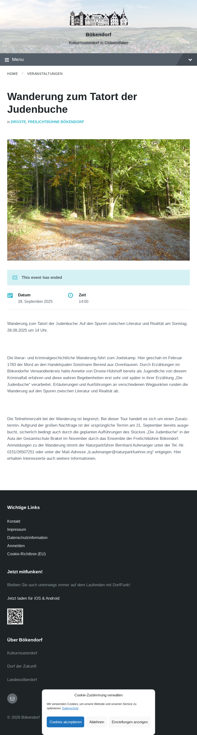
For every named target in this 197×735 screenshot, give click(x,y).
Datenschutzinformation (27, 538)
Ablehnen (96, 722)
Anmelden (16, 546)
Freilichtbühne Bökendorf (56, 122)
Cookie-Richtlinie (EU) (26, 554)
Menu (18, 59)
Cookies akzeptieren (65, 722)
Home (12, 74)
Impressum (16, 529)
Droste (18, 122)
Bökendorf (98, 34)
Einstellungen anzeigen (130, 722)
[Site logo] (98, 26)
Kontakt (13, 521)
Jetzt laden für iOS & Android (33, 598)
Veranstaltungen (44, 74)
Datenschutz (70, 708)
